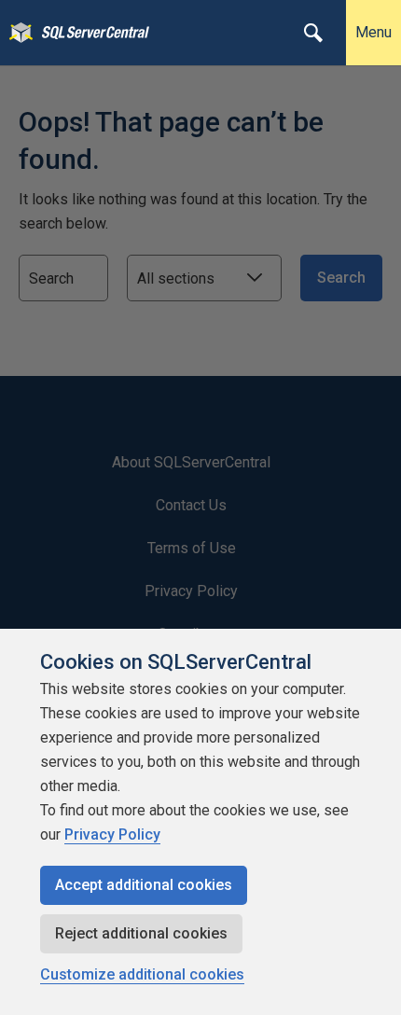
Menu (373, 32)
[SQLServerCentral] (16, 32)
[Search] (313, 32)
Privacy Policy (112, 834)
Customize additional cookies (142, 974)
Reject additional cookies (141, 933)
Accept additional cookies (143, 885)
